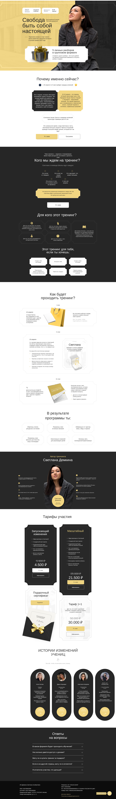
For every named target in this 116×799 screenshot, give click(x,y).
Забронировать (40, 575)
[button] (40, 712)
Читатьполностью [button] (40, 710)
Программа (69, 136)
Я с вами (47, 136)
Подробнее (40, 602)
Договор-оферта (66, 794)
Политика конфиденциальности (70, 796)
